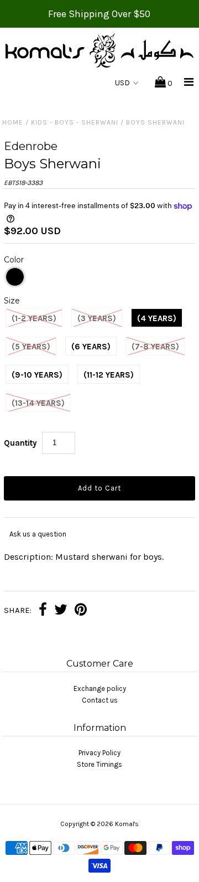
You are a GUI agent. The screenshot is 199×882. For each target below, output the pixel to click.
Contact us (100, 700)
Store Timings (99, 764)
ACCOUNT (75, 83)
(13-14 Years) (38, 403)
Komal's (127, 824)
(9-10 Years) (37, 375)
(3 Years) (96, 318)
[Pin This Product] (81, 611)
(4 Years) (156, 318)
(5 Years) (31, 347)
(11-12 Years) (108, 375)
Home (12, 122)
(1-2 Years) (34, 318)
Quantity (20, 443)
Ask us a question (37, 534)
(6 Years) (91, 347)
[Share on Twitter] (60, 611)
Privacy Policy (99, 753)
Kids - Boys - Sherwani (74, 122)
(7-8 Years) (155, 347)
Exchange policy (100, 688)
